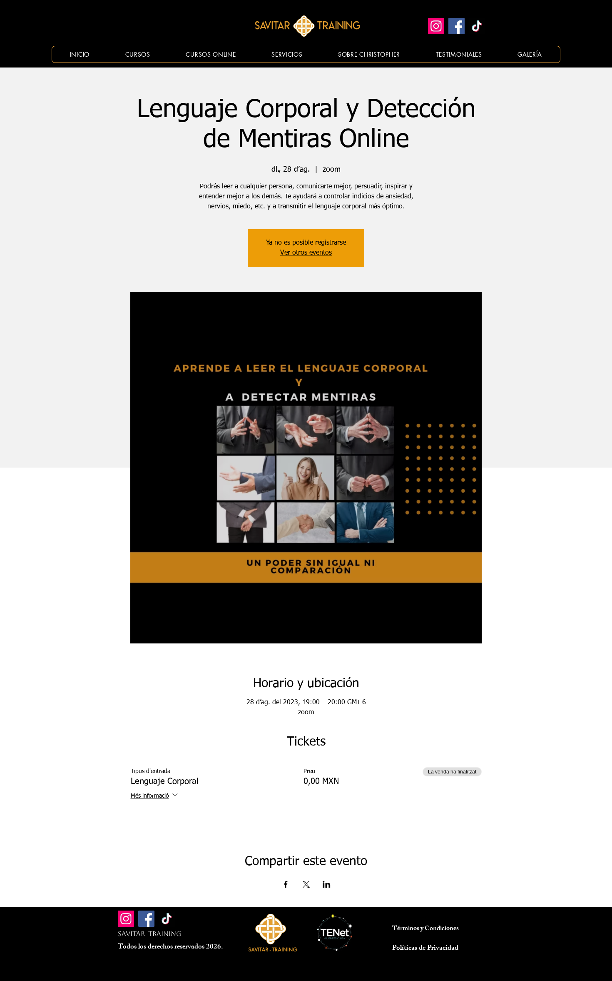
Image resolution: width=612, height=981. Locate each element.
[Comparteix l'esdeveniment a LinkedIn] (327, 884)
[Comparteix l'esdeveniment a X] (306, 884)
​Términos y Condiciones (425, 929)
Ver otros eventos (306, 253)
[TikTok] (477, 26)
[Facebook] (456, 26)
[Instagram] (436, 26)
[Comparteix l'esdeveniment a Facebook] (286, 884)
